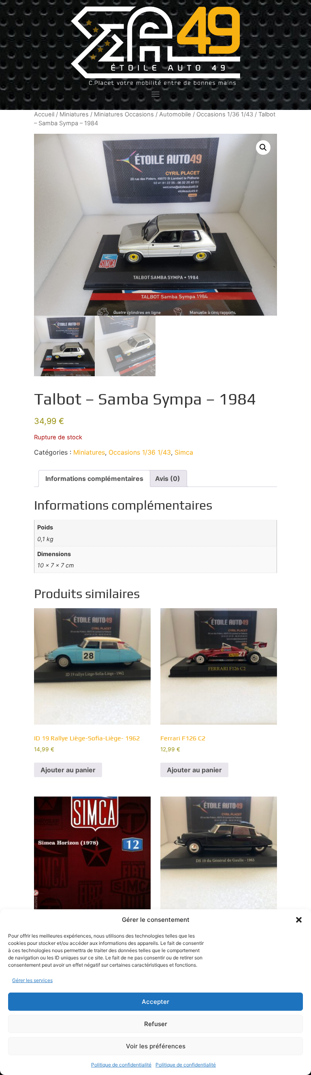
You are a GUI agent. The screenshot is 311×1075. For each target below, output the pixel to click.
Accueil (44, 114)
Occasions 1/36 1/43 (224, 114)
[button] (299, 920)
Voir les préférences (155, 1046)
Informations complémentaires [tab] (94, 478)
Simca (184, 452)
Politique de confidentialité (121, 1065)
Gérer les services (32, 980)
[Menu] (155, 94)
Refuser (155, 1024)
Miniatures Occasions (124, 114)
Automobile (175, 114)
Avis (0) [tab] (167, 478)
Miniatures (74, 114)
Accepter (155, 1001)
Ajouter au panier (68, 770)
